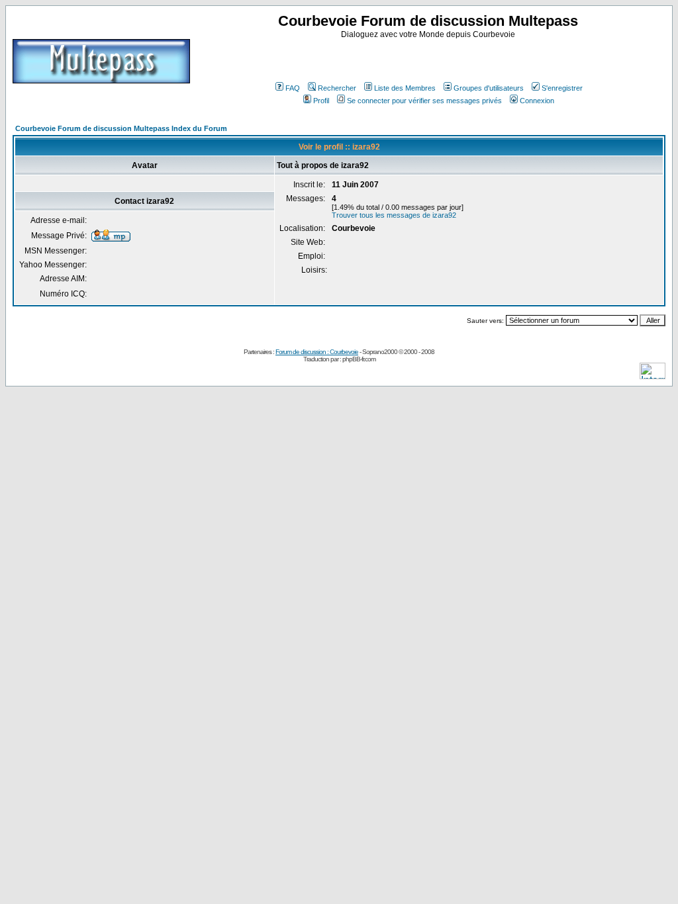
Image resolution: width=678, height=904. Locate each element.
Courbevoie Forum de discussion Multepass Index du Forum (121, 128)
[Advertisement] (430, 59)
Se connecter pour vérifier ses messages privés (424, 101)
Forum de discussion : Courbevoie (316, 351)
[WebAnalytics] (652, 375)
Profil (321, 101)
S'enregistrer (562, 88)
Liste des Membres (405, 88)
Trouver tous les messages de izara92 (394, 215)
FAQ (292, 88)
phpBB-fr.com (358, 359)
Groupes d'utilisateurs (489, 88)
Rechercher (337, 88)
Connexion (537, 101)
